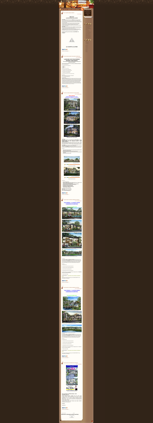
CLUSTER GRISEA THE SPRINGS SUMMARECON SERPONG (71, 287)
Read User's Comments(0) (65, 87)
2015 (86, 50)
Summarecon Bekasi (88, 36)
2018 (86, 51)
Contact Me (73, 9)
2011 (86, 45)
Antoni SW (76, 421)
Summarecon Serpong (79, 288)
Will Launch (65, 9)
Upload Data (77, 9)
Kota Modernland (88, 27)
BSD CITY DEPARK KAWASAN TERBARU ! (68, 12)
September (87, 42)
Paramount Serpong (88, 26)
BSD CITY (87, 29)
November (87, 43)
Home (62, 9)
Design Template (68, 421)
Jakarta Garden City (88, 34)
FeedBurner (73, 417)
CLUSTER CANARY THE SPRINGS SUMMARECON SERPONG (71, 199)
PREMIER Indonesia (88, 35)
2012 (86, 46)
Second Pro (69, 9)
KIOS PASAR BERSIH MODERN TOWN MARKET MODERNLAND (71, 56)
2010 (86, 41)
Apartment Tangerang (88, 28)
